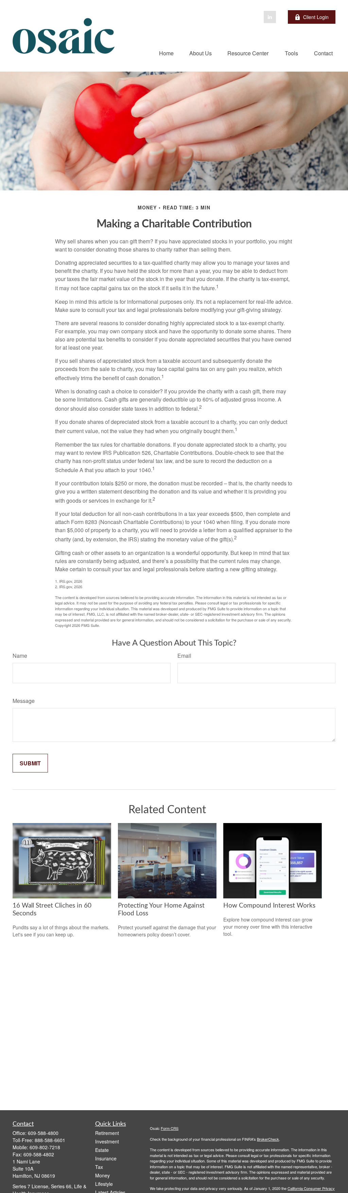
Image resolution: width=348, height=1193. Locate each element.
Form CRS (169, 1128)
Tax (99, 1166)
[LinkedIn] (270, 17)
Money (102, 1175)
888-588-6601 (50, 1140)
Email (184, 655)
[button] (166, 53)
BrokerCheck (268, 1139)
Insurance (106, 1158)
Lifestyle (104, 1183)
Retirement (107, 1133)
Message (24, 701)
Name (20, 655)
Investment (107, 1141)
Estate (102, 1150)
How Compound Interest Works (269, 905)
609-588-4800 (43, 1133)
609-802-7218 (45, 1147)
